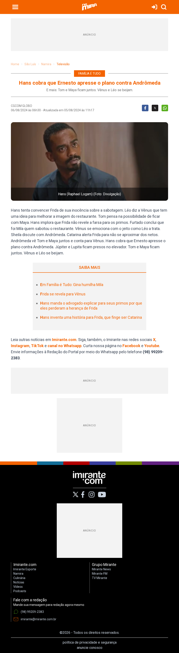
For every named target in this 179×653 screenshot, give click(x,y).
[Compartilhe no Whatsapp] (165, 108)
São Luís (30, 64)
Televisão (63, 64)
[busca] (163, 7)
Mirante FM (99, 573)
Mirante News (101, 569)
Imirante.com (64, 339)
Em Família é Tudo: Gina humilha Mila (71, 284)
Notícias (18, 582)
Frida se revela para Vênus (63, 294)
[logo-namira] (89, 7)
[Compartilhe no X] (155, 108)
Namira (46, 64)
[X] (75, 494)
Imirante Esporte (24, 569)
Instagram (20, 345)
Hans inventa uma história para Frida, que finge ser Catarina (91, 317)
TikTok (37, 345)
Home (15, 64)
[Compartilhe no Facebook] (145, 108)
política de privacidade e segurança (90, 642)
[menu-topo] (15, 7)
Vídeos (18, 586)
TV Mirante (99, 578)
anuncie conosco (89, 648)
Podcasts (19, 591)
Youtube (151, 345)
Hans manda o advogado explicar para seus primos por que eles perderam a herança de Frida (91, 305)
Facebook (131, 345)
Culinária (19, 578)
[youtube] (102, 494)
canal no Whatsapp (64, 345)
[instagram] (91, 494)
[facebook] (82, 494)
